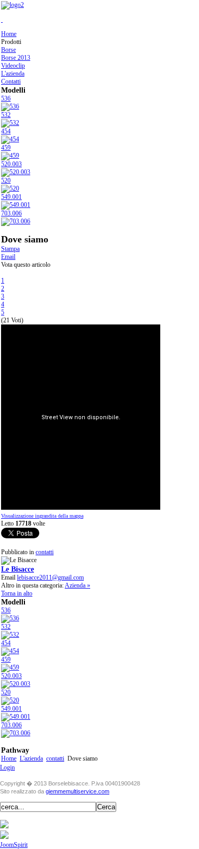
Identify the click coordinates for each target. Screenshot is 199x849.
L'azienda (31, 758)
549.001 (11, 197)
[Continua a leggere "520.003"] (15, 172)
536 (6, 98)
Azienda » (77, 585)
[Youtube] (4, 837)
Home (8, 758)
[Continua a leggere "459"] (10, 155)
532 (6, 115)
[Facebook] (4, 826)
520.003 (11, 164)
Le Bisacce (17, 569)
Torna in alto (16, 593)
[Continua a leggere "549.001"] (15, 205)
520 (6, 180)
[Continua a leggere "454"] (10, 139)
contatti (45, 552)
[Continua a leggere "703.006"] (15, 221)
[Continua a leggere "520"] (10, 188)
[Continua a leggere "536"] (10, 106)
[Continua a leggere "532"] (10, 123)
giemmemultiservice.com (77, 791)
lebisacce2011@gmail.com (50, 577)
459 (6, 147)
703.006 (11, 213)
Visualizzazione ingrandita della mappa (42, 516)
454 (6, 131)
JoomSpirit (14, 844)
